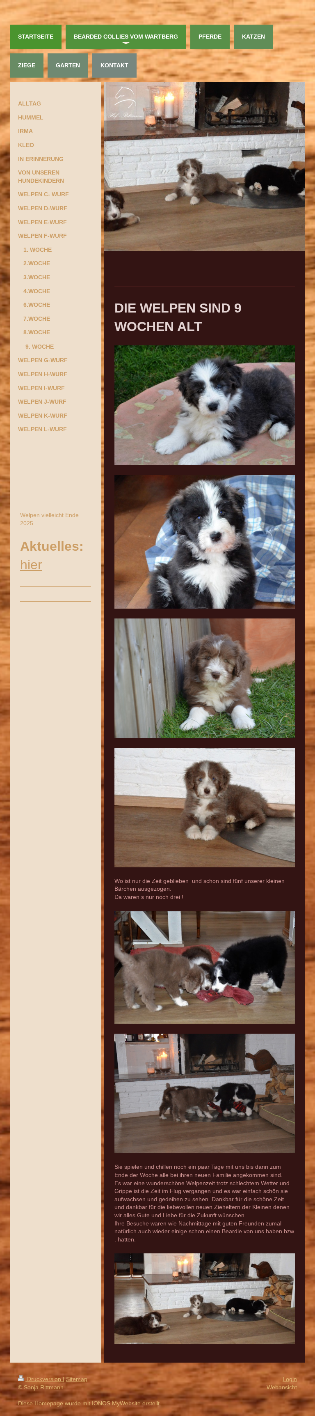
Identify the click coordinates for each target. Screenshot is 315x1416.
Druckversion (44, 1379)
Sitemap (76, 1379)
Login (290, 1379)
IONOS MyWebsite (116, 1403)
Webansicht (282, 1387)
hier (31, 564)
